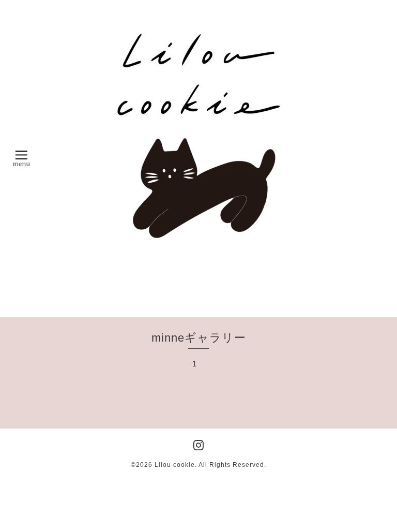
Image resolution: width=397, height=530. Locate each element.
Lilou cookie (175, 464)
